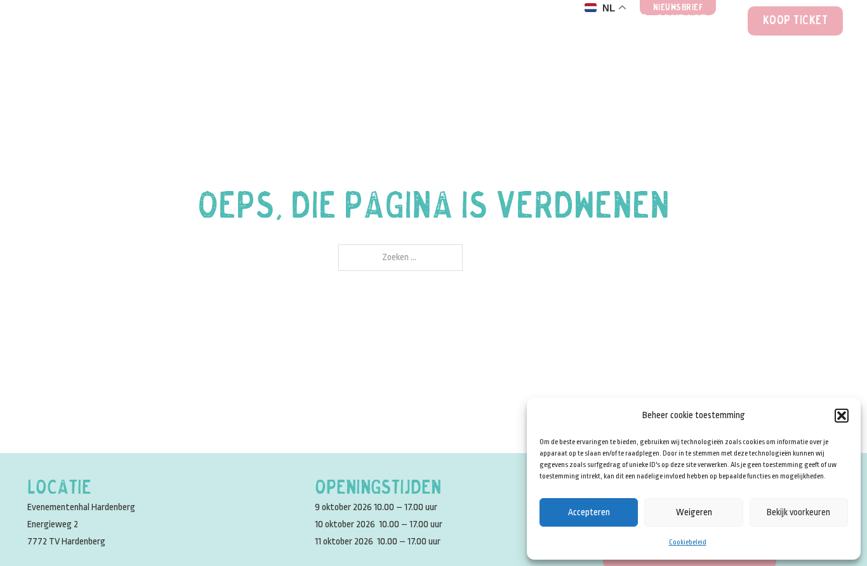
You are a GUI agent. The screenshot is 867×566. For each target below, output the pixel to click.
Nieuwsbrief (678, 8)
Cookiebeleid (687, 542)
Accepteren (589, 512)
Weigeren (694, 512)
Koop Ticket (795, 21)
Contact (681, 21)
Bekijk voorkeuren (798, 512)
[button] (841, 415)
